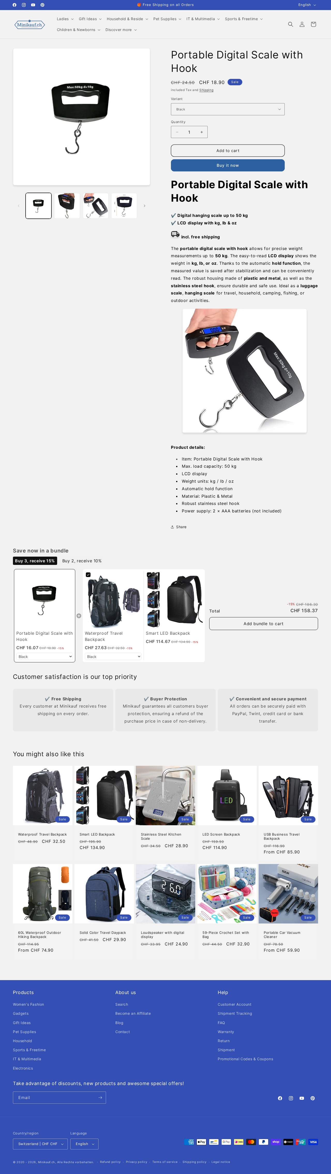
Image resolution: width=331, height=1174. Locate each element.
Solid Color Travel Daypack (103, 932)
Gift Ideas (22, 1022)
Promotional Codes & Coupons (245, 1059)
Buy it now (228, 165)
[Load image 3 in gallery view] (96, 206)
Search (121, 1004)
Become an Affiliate (133, 1013)
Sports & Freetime (29, 1050)
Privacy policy (136, 1162)
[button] (65, 18)
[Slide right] (144, 205)
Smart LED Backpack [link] (168, 633)
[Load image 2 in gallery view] (67, 206)
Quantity (178, 122)
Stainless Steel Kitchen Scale (161, 836)
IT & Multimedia (27, 1059)
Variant (177, 99)
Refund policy (110, 1162)
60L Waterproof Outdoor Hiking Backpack (39, 934)
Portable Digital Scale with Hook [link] (44, 636)
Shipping (206, 90)
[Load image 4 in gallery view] (124, 206)
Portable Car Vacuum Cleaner (282, 934)
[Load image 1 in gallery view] (38, 206)
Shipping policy (195, 1162)
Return (224, 1041)
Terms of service (164, 1162)
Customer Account (235, 1004)
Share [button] (181, 527)
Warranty (226, 1031)
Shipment (226, 1050)
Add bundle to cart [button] (264, 623)
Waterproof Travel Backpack (42, 834)
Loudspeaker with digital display (162, 934)
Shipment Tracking (235, 1013)
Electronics (23, 1068)
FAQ (221, 1022)
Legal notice (221, 1162)
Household (22, 1041)
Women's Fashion (28, 1004)
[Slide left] (18, 205)
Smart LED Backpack (97, 834)
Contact (122, 1031)
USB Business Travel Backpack (281, 836)
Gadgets (20, 1013)
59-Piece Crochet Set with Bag (225, 934)
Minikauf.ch (46, 1162)
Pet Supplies (24, 1031)
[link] (44, 599)
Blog (119, 1022)
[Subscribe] (100, 1098)
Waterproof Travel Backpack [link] (104, 636)
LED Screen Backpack (221, 834)
